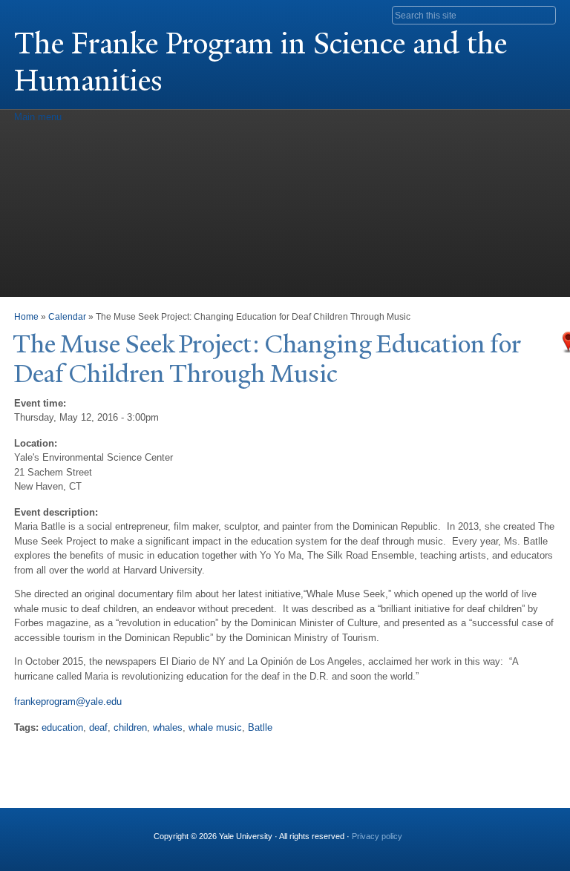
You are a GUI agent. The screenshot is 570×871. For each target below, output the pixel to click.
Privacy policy (377, 836)
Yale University (55, 12)
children (130, 727)
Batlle (260, 727)
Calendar (67, 317)
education (62, 727)
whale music (215, 727)
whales (168, 727)
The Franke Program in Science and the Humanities (260, 61)
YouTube (442, 830)
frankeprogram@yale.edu (68, 701)
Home (26, 317)
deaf (98, 727)
